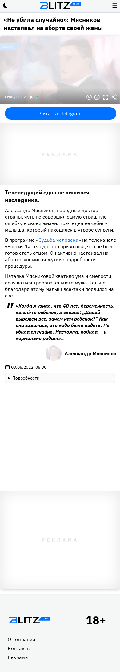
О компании (21, 639)
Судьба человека (58, 240)
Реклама (18, 657)
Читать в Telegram (61, 113)
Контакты (19, 648)
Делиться (114, 97)
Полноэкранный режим (105, 97)
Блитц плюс (60, 5)
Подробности (25, 378)
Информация (97, 97)
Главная (29, 620)
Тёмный (5, 5)
